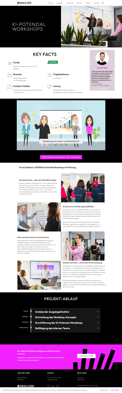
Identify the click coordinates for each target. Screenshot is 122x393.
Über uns (79, 3)
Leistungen (59, 3)
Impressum (80, 377)
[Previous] (92, 71)
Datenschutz (81, 379)
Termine (50, 3)
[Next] (112, 71)
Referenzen (70, 3)
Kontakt (97, 3)
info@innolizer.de (52, 379)
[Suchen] (103, 3)
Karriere (88, 3)
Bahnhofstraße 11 (22, 377)
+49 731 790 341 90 (55, 377)
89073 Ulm (20, 379)
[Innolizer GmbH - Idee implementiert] (24, 3)
